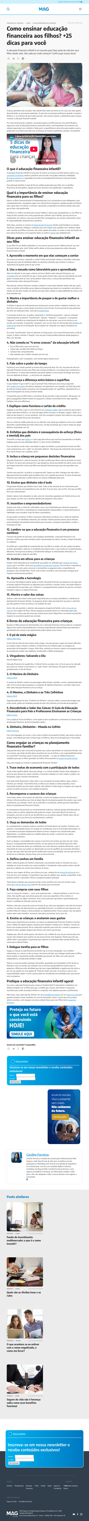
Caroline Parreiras (37, 1154)
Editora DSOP (12, 678)
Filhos (37, 1486)
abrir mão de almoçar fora (21, 885)
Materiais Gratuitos (71, 1486)
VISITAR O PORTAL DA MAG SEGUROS (69, 2)
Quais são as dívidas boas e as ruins (20, 1259)
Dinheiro (9, 1486)
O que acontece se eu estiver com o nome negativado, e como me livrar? (22, 1311)
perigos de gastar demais (68, 758)
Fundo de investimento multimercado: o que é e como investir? (24, 1204)
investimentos (43, 311)
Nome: (13, 1075)
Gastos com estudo (18, 386)
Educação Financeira (75, 23)
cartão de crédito (51, 410)
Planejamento (19, 1486)
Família (43, 1486)
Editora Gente (12, 715)
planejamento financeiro (43, 225)
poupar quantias (15, 178)
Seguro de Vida (72, 995)
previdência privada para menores (46, 565)
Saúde (50, 1486)
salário (27, 439)
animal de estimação (68, 872)
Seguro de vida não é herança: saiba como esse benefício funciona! (24, 1367)
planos (53, 233)
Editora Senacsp (13, 731)
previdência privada (51, 995)
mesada (11, 276)
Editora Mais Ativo (14, 639)
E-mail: (13, 1078)
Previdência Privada (25, 1501)
